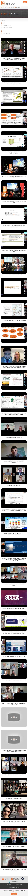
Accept (14, 894)
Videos (4, 31)
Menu (24, 2)
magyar (11, 7)
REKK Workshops (7, 27)
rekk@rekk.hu (15, 889)
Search (5, 7)
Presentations (6, 25)
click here (14, 892)
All (4, 23)
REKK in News (6, 33)
